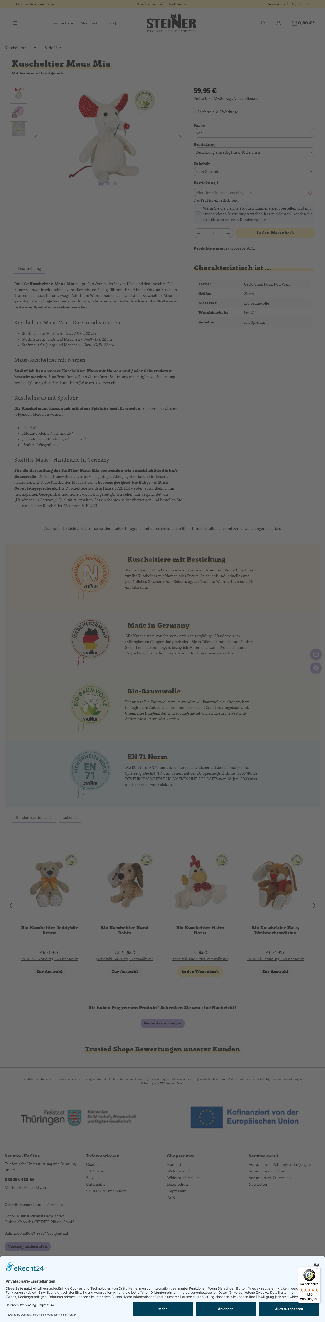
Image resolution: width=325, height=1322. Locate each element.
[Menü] (317, 1269)
